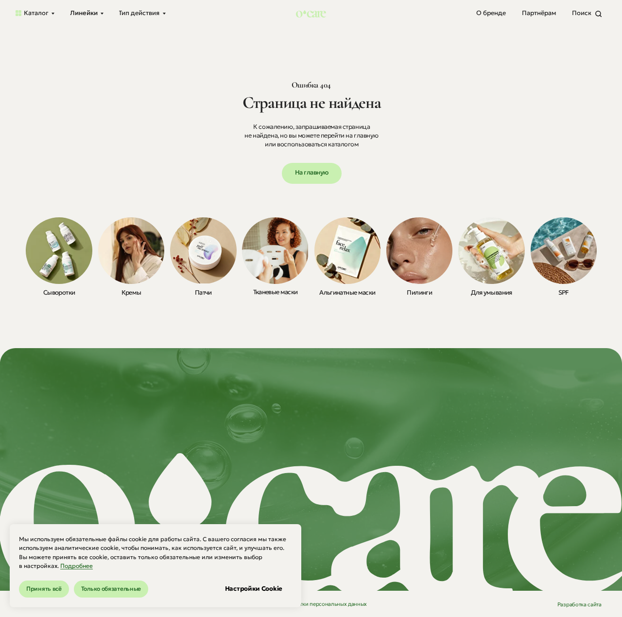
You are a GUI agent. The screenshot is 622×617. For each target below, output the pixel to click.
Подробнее (76, 565)
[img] (59, 250)
